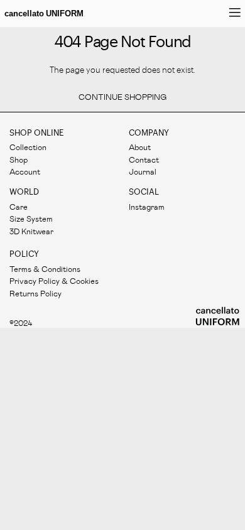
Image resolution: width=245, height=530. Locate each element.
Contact (144, 159)
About (140, 146)
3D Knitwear (31, 230)
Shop (18, 159)
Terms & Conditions (44, 268)
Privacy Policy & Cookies (54, 280)
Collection (27, 146)
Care (18, 206)
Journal (142, 171)
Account (24, 171)
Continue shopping (122, 97)
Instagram (147, 206)
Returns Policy (35, 293)
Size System (31, 218)
